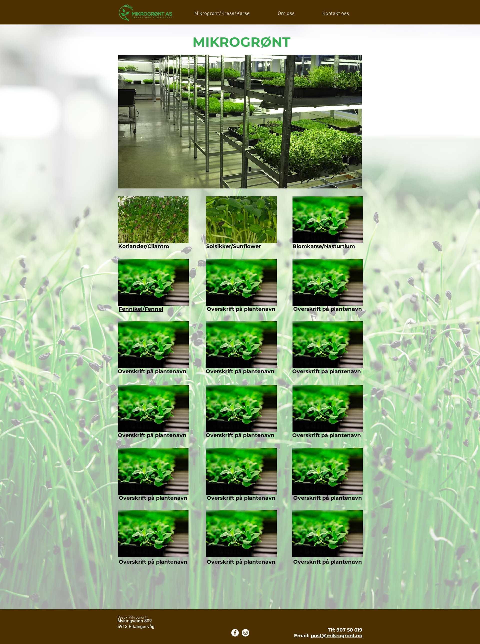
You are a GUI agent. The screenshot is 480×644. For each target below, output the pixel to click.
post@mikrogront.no (336, 636)
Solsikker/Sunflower (233, 246)
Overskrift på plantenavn (152, 371)
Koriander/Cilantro (143, 246)
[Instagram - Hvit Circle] (245, 633)
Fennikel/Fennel (141, 309)
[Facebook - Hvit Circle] (235, 633)
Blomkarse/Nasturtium (323, 246)
